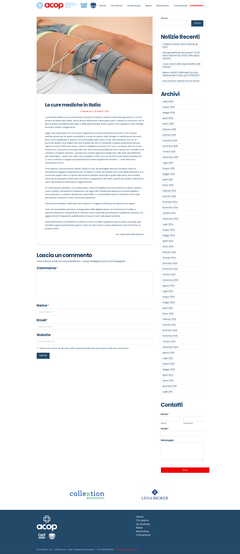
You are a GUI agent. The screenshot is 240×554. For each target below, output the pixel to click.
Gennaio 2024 (169, 257)
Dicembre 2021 (169, 386)
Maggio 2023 (168, 302)
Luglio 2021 (167, 391)
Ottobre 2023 (168, 274)
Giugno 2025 (168, 168)
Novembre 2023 (170, 268)
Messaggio (167, 440)
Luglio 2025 (167, 162)
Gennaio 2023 (169, 324)
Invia (185, 470)
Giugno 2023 (168, 296)
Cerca (164, 18)
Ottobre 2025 (168, 151)
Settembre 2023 (170, 280)
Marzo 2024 (168, 246)
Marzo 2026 (168, 123)
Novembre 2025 (170, 146)
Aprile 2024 (167, 240)
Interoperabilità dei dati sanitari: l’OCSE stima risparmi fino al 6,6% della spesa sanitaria (181, 55)
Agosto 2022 (168, 352)
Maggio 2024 (168, 235)
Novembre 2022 (170, 335)
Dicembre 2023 (169, 263)
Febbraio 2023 (169, 319)
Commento (47, 268)
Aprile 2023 (167, 308)
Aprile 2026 (167, 118)
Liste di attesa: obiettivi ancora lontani (180, 80)
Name (43, 305)
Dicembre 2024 (170, 201)
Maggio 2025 (168, 174)
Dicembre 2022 (169, 330)
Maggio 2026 (168, 112)
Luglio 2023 (167, 291)
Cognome (188, 423)
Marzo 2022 (167, 380)
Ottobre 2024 (169, 213)
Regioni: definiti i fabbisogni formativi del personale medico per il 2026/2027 (181, 74)
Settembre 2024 (170, 218)
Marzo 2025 (167, 185)
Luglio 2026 (167, 101)
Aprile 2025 (167, 179)
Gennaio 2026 (169, 134)
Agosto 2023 (168, 285)
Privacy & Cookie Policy (127, 549)
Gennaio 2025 (169, 196)
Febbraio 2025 (169, 190)
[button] (196, 5)
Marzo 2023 (167, 313)
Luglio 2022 (167, 358)
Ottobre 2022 (168, 341)
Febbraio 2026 (169, 129)
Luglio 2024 (167, 224)
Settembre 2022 (170, 347)
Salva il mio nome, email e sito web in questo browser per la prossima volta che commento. (84, 348)
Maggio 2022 (168, 369)
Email (42, 320)
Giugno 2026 (168, 107)
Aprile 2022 (167, 375)
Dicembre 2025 (169, 140)
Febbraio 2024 (169, 252)
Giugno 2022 (168, 363)
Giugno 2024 (168, 229)
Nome (165, 414)
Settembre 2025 (170, 157)
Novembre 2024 (170, 207)
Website (44, 335)
